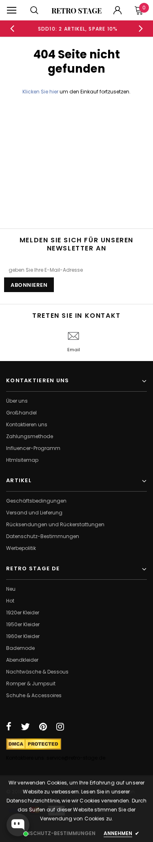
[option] (77, 28)
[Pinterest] (43, 726)
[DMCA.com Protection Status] (33, 743)
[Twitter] (25, 726)
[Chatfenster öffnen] (18, 824)
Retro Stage (76, 11)
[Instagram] (60, 726)
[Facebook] (8, 726)
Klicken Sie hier (41, 91)
